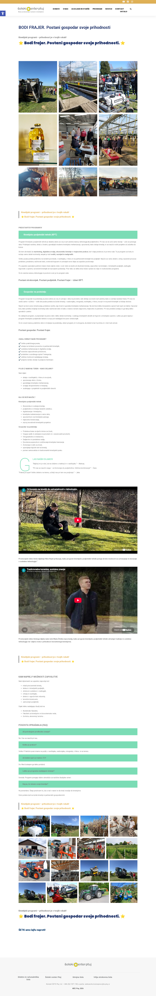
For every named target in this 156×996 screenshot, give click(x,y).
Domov (56, 9)
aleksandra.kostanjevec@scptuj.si (97, 984)
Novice (108, 9)
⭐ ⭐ (47, 216)
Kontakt (119, 9)
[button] (3, 13)
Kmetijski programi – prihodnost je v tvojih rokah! (45, 212)
